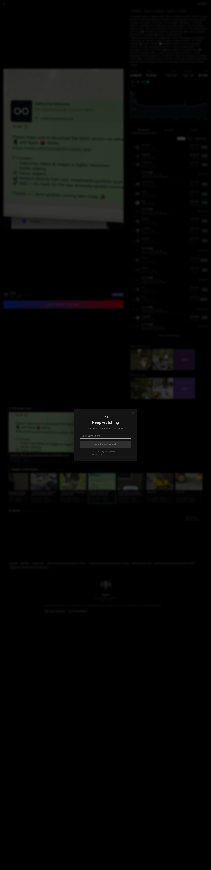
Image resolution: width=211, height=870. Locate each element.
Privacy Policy (114, 454)
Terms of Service (97, 454)
